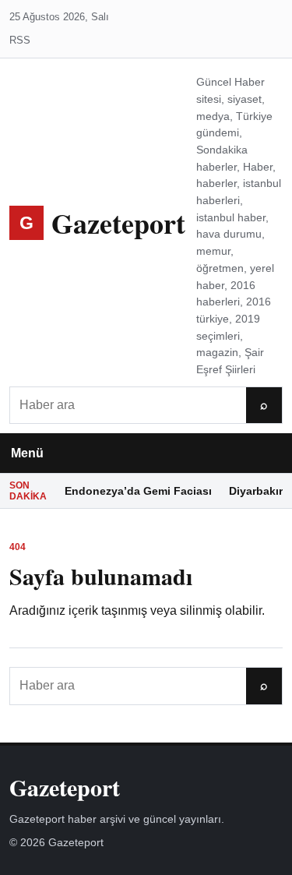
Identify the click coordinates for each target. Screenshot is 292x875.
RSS (19, 40)
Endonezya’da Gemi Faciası (138, 491)
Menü (27, 453)
